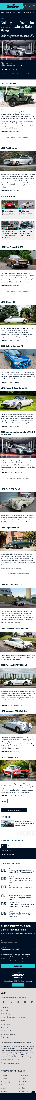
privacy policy (18, 961)
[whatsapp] (13, 69)
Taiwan (23, 1088)
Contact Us (4, 1007)
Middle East (24, 1091)
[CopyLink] (2, 69)
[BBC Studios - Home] (5, 993)
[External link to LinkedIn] (32, 1002)
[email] (16, 69)
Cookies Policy (5, 1014)
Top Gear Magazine (9, 1034)
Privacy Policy (5, 1011)
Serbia (23, 1078)
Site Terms (6, 1025)
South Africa (25, 1082)
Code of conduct (8, 1028)
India (4, 1085)
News (10, 846)
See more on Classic (7, 854)
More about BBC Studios (10, 1063)
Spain (22, 1085)
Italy (4, 1088)
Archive (3, 1020)
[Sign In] (26, 6)
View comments (15, 810)
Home (2, 12)
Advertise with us (8, 1031)
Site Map (6, 1037)
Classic (15, 12)
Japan (5, 1091)
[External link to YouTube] (25, 1002)
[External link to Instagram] (11, 1002)
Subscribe (18, 966)
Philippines (24, 1075)
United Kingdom (11, 997)
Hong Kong (6, 1082)
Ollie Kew (9, 63)
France (5, 1075)
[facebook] (6, 69)
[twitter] (9, 69)
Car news (8, 12)
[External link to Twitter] (18, 1002)
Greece (5, 1078)
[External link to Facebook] (4, 1002)
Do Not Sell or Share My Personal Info (13, 1017)
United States (21, 997)
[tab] (4, 846)
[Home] (16, 6)
